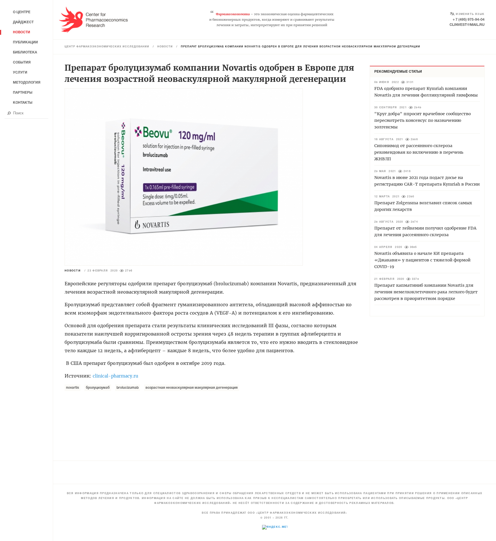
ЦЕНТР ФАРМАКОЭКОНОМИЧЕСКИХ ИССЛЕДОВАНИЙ (107, 47)
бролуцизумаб (98, 387)
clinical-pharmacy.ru (115, 376)
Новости (165, 47)
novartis (72, 387)
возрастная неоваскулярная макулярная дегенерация (192, 387)
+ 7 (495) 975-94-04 (469, 19)
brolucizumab (128, 387)
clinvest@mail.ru (467, 24)
